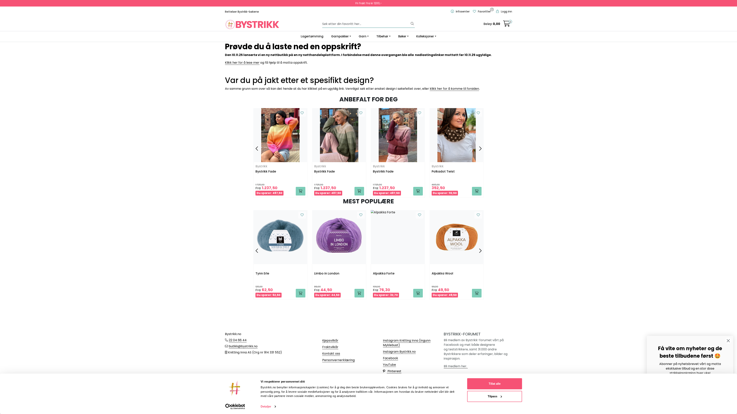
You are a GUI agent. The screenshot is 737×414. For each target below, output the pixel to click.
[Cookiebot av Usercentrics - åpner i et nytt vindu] (235, 406)
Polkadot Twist (443, 172)
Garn (362, 36)
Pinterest (394, 371)
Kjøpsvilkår (330, 340)
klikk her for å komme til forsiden (454, 88)
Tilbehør (382, 36)
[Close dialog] (728, 340)
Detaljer (266, 406)
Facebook (390, 358)
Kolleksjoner (425, 36)
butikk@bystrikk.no (243, 346)
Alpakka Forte (383, 274)
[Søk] (412, 24)
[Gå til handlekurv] (506, 25)
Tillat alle (495, 383)
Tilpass (492, 396)
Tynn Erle (262, 274)
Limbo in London (326, 274)
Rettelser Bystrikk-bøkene (242, 12)
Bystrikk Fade (265, 172)
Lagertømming (312, 36)
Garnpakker (340, 36)
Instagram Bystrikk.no (399, 351)
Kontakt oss (331, 353)
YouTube (389, 364)
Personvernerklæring (338, 360)
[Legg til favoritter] (302, 113)
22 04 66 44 (238, 340)
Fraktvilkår (330, 347)
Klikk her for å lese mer (242, 62)
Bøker (402, 36)
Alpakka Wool (442, 274)
